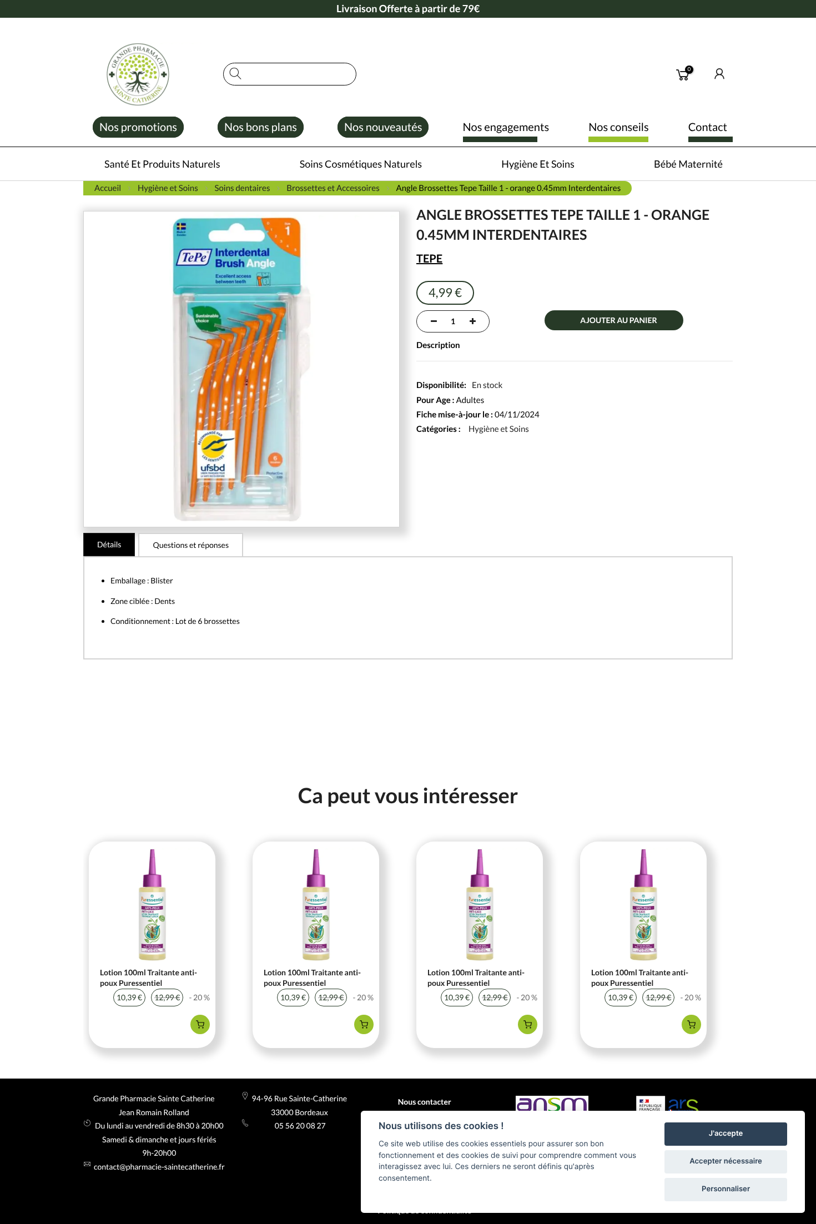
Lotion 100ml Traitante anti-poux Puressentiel (148, 978)
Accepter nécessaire (725, 1161)
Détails (109, 544)
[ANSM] (552, 1106)
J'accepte (726, 1133)
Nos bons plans (260, 127)
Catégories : (438, 429)
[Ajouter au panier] (200, 1024)
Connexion (720, 74)
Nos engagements (506, 127)
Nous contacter (424, 1101)
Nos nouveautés (383, 127)
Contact (707, 127)
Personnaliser (726, 1189)
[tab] (109, 544)
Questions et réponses (191, 545)
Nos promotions (138, 127)
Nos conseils (618, 127)
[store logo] (147, 74)
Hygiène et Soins (499, 429)
